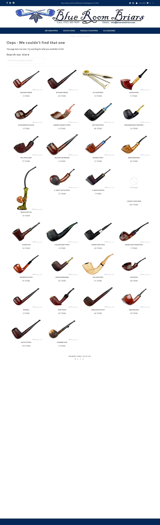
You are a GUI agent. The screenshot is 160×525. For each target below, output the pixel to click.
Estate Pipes (69, 31)
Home (72, 36)
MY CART (145, 3)
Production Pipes (89, 31)
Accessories (109, 31)
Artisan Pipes (51, 31)
